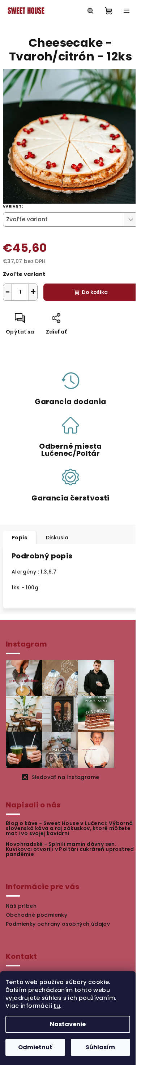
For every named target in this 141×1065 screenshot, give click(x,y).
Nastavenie (68, 1024)
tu (57, 1006)
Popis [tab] (19, 537)
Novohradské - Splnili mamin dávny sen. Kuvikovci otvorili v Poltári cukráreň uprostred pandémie (70, 849)
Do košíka (95, 292)
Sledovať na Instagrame (65, 777)
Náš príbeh (21, 906)
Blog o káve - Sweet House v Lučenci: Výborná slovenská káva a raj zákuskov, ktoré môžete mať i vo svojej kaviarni (69, 828)
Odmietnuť (35, 1047)
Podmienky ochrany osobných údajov (58, 924)
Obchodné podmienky (36, 915)
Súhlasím (100, 1047)
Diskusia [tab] (57, 537)
